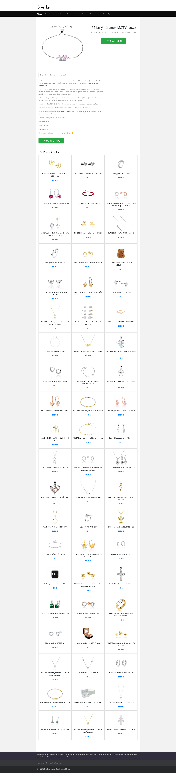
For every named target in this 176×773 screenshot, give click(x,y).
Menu (39, 14)
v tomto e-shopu (66, 112)
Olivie (44, 757)
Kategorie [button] (58, 14)
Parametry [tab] (53, 75)
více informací (52, 140)
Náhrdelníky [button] (106, 14)
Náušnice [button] (81, 14)
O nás (68, 769)
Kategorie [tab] (63, 75)
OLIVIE (111, 32)
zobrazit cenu (115, 40)
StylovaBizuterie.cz (48, 769)
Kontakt (62, 769)
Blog (57, 769)
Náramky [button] (93, 14)
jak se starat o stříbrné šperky (62, 757)
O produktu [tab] (43, 75)
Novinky (48, 14)
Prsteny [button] (70, 14)
